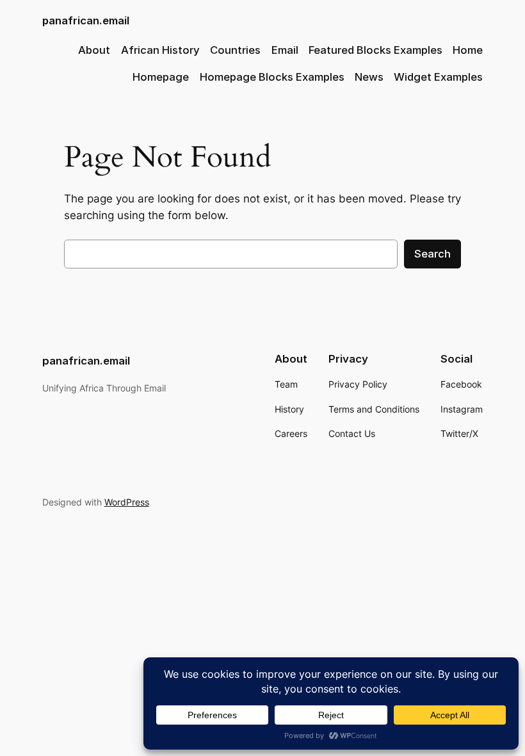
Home (468, 50)
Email (284, 50)
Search (432, 253)
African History (160, 50)
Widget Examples (438, 76)
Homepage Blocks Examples (272, 76)
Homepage (161, 76)
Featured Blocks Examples (375, 50)
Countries (235, 50)
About (94, 50)
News (369, 76)
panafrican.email (85, 20)
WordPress (126, 502)
